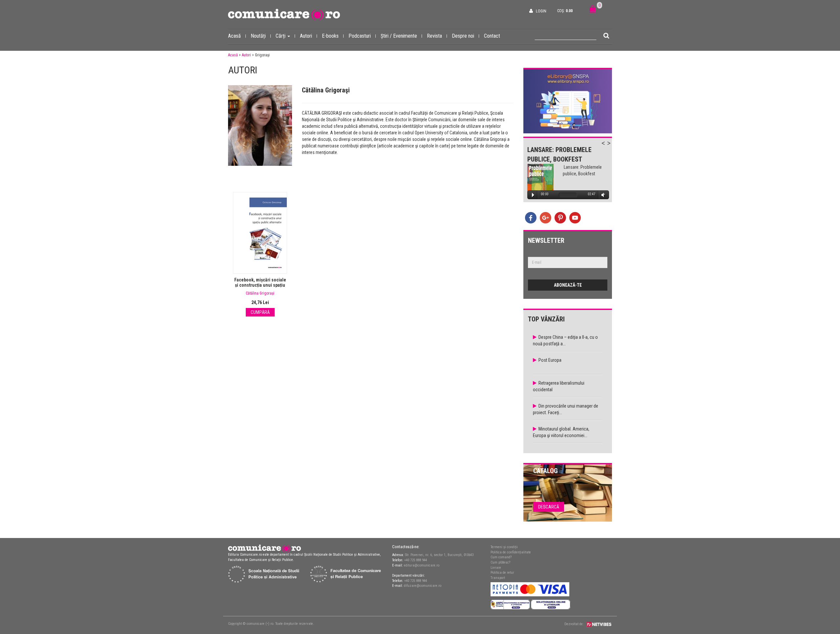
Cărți (281, 36)
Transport (498, 578)
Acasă (234, 36)
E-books (330, 36)
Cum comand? (501, 557)
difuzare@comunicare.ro (422, 586)
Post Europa (549, 360)
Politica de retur (502, 572)
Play (533, 195)
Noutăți (258, 36)
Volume (602, 195)
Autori (306, 36)
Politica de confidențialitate (511, 552)
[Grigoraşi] (260, 125)
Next (612, 147)
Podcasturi (359, 36)
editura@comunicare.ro (421, 565)
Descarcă (548, 506)
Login (541, 11)
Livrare (496, 568)
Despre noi (463, 36)
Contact (492, 36)
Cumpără (260, 312)
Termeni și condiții (504, 547)
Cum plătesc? (500, 562)
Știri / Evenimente (399, 36)
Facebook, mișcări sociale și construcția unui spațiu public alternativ (260, 285)
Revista (434, 36)
